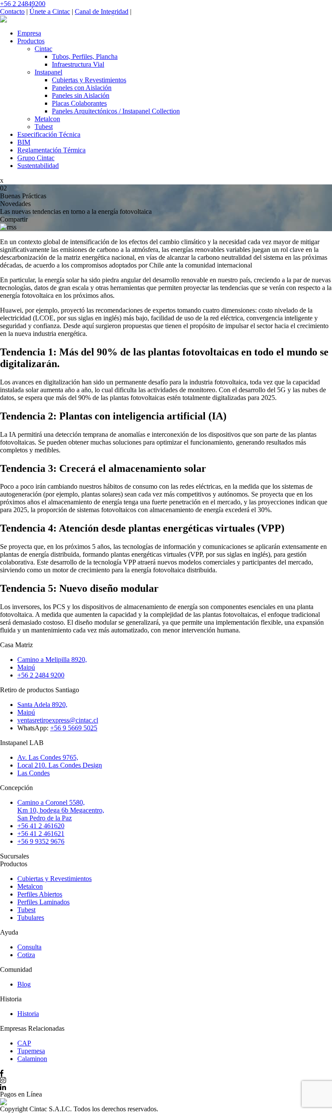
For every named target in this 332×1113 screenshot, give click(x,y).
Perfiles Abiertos (39, 894)
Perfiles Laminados (43, 902)
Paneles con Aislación (82, 87)
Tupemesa (31, 1051)
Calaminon (32, 1058)
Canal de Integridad (101, 11)
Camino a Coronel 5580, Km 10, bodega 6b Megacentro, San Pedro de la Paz (60, 810)
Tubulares (30, 917)
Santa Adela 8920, (42, 704)
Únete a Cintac (49, 11)
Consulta (29, 947)
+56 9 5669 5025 (73, 728)
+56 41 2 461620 (40, 825)
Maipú (26, 667)
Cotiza (26, 954)
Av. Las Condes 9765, (47, 757)
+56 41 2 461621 (40, 833)
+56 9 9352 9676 (40, 841)
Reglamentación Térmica (51, 150)
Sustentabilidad (38, 165)
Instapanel (48, 72)
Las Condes (33, 773)
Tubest (44, 126)
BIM (23, 142)
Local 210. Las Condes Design (59, 765)
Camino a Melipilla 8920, (52, 659)
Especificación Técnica (48, 134)
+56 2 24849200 (22, 3)
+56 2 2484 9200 (40, 675)
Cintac (43, 48)
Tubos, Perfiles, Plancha (85, 56)
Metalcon (47, 119)
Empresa (29, 33)
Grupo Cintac (35, 157)
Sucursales (14, 856)
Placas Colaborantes (79, 103)
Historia (28, 1013)
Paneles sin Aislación (80, 95)
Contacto (12, 11)
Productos (31, 41)
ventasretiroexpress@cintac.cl (57, 720)
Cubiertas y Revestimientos (89, 80)
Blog (24, 984)
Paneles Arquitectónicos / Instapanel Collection (116, 111)
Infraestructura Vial (78, 64)
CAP (24, 1043)
